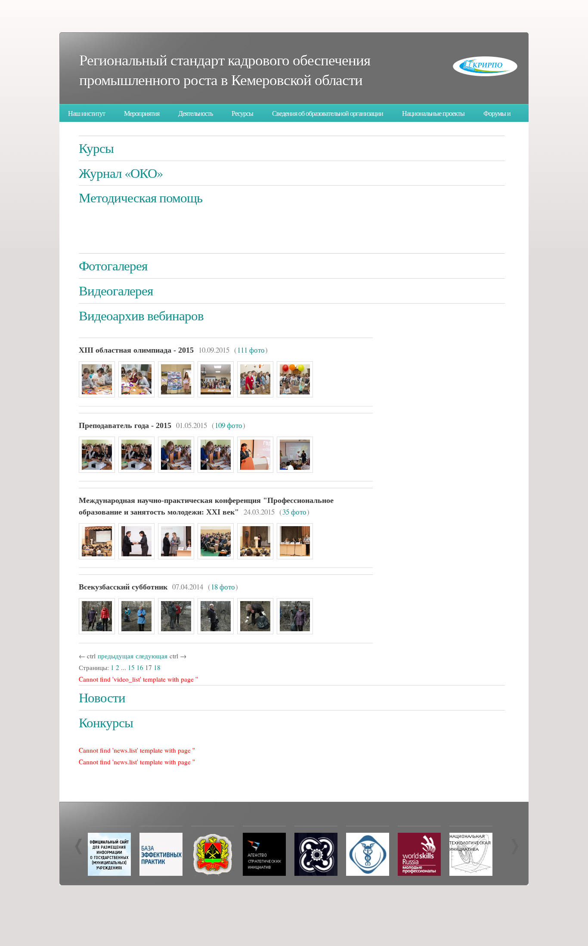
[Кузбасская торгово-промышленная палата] (367, 873)
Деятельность (195, 113)
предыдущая (115, 655)
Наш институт (86, 113)
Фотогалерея (113, 265)
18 (157, 667)
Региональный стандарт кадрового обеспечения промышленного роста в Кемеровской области (224, 70)
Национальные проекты (433, 113)
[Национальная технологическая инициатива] (470, 873)
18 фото (223, 587)
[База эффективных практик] (161, 873)
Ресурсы (242, 113)
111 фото (251, 350)
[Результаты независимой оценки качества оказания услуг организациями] (109, 873)
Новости (102, 697)
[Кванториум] (315, 873)
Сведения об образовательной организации (327, 113)
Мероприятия (141, 113)
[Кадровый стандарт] (264, 873)
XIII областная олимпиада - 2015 (136, 350)
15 (131, 667)
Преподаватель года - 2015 (125, 425)
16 (139, 667)
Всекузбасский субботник (123, 587)
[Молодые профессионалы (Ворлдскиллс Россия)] (419, 873)
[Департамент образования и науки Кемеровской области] (212, 873)
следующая (151, 655)
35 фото (294, 512)
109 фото (228, 425)
